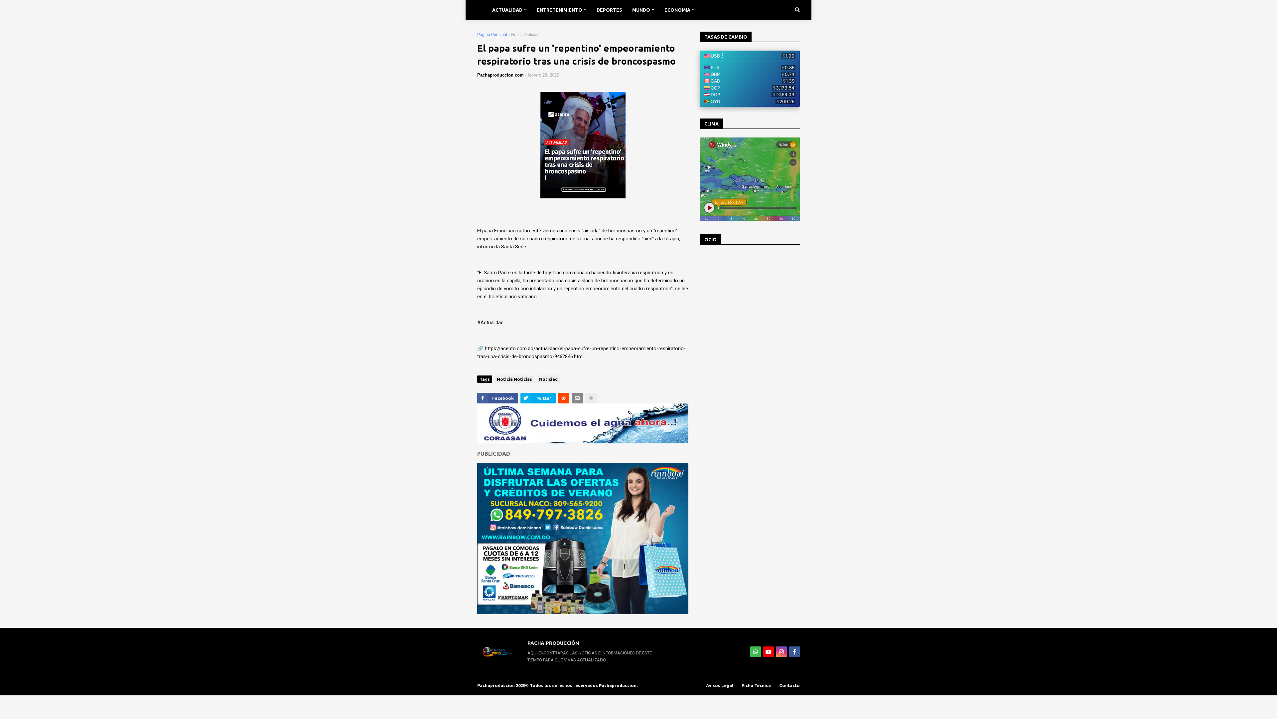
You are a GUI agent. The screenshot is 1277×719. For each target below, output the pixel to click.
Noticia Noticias (525, 34)
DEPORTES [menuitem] (609, 10)
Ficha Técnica (756, 685)
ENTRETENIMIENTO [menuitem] (559, 10)
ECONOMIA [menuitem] (677, 10)
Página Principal (492, 34)
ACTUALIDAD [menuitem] (507, 10)
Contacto (789, 685)
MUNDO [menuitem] (641, 10)
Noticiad (548, 379)
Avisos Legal (719, 685)
